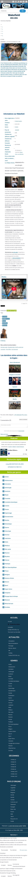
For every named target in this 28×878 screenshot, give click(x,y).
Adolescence (11, 666)
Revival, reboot (12, 648)
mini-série (15, 252)
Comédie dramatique (13, 681)
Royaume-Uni (14, 818)
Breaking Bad (11, 347)
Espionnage (11, 688)
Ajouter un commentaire (23, 419)
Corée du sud (14, 802)
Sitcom (10, 733)
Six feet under (4, 347)
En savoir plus (23, 850)
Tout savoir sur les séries (14, 632)
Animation (10, 669)
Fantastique (11, 695)
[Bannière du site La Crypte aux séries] (14, 6)
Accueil (10, 621)
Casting (10, 653)
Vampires (10, 741)
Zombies (10, 750)
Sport (9, 736)
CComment (21, 431)
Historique (11, 700)
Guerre (10, 698)
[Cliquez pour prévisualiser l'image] (14, 51)
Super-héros (11, 738)
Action (10, 664)
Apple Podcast (20, 446)
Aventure (10, 674)
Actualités (10, 627)
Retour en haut (4, 434)
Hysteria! (15, 387)
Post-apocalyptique (13, 724)
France (12, 811)
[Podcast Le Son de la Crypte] (21, 2)
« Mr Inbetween (18, 414)
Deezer (14, 446)
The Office (8, 349)
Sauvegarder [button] (16, 875)
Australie (17, 129)
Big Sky (15, 399)
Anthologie (11, 671)
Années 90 (13, 769)
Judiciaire (10, 705)
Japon (12, 816)
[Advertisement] (14, 96)
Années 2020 (14, 776)
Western (10, 745)
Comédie (10, 678)
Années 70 (13, 764)
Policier (10, 719)
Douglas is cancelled (14, 374)
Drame (16, 126)
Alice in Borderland (15, 362)
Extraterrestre (11, 690)
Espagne (13, 807)
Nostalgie (10, 645)
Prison (10, 726)
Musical (10, 714)
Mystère (10, 717)
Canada (12, 799)
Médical (10, 710)
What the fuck (11, 748)
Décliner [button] (10, 865)
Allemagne (13, 785)
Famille (10, 693)
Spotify (10, 446)
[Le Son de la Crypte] (23, 2)
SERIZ (24, 825)
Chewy (3, 341)
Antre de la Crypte (11, 310)
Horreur (10, 702)
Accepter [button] (3, 865)
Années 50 (13, 759)
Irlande (12, 795)
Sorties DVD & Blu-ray (13, 629)
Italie (12, 814)
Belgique (13, 792)
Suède (12, 821)
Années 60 (13, 762)
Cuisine (10, 683)
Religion (10, 729)
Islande (12, 797)
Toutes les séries (15, 624)
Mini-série (10, 712)
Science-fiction (12, 731)
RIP (9, 650)
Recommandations (13, 643)
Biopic (10, 676)
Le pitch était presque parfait (15, 825)
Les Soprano (14, 349)
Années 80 (13, 766)
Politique (10, 721)
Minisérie (4, 325)
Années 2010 (14, 774)
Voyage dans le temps (14, 743)
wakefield (4, 323)
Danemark (13, 804)
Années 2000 (14, 771)
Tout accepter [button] (4, 850)
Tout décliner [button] (13, 850)
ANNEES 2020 (6, 318)
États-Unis (13, 809)
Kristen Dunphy (18, 121)
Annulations (11, 641)
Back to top (13, 834)
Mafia (9, 707)
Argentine (13, 787)
